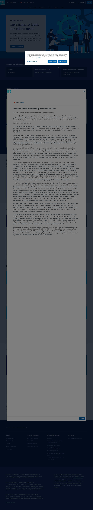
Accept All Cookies (62, 61)
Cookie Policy (39, 57)
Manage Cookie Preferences (32, 61)
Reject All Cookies (52, 61)
